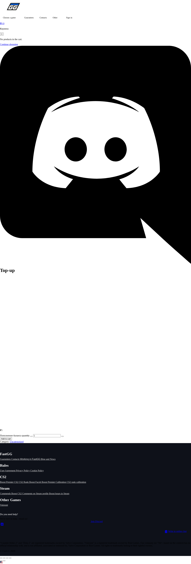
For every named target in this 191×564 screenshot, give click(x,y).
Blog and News (48, 459)
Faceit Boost (41, 482)
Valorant (4, 505)
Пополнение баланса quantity (15, 435)
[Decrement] (31, 436)
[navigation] (95, 562)
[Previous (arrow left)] (1, 560)
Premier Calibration (57, 482)
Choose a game (9, 18)
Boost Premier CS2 (9, 482)
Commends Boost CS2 (11, 493)
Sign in (69, 18)
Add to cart (6, 439)
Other (55, 18)
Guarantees (29, 18)
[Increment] (62, 436)
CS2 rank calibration (76, 482)
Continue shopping (9, 44)
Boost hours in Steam (59, 493)
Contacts (43, 18)
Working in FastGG (30, 459)
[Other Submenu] (60, 18)
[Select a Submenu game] (18, 18)
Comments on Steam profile (35, 493)
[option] (95, 562)
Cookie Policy (37, 470)
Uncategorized (17, 441)
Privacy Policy (23, 470)
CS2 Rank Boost (27, 482)
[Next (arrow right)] (4, 560)
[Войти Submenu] (75, 18)
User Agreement (8, 470)
